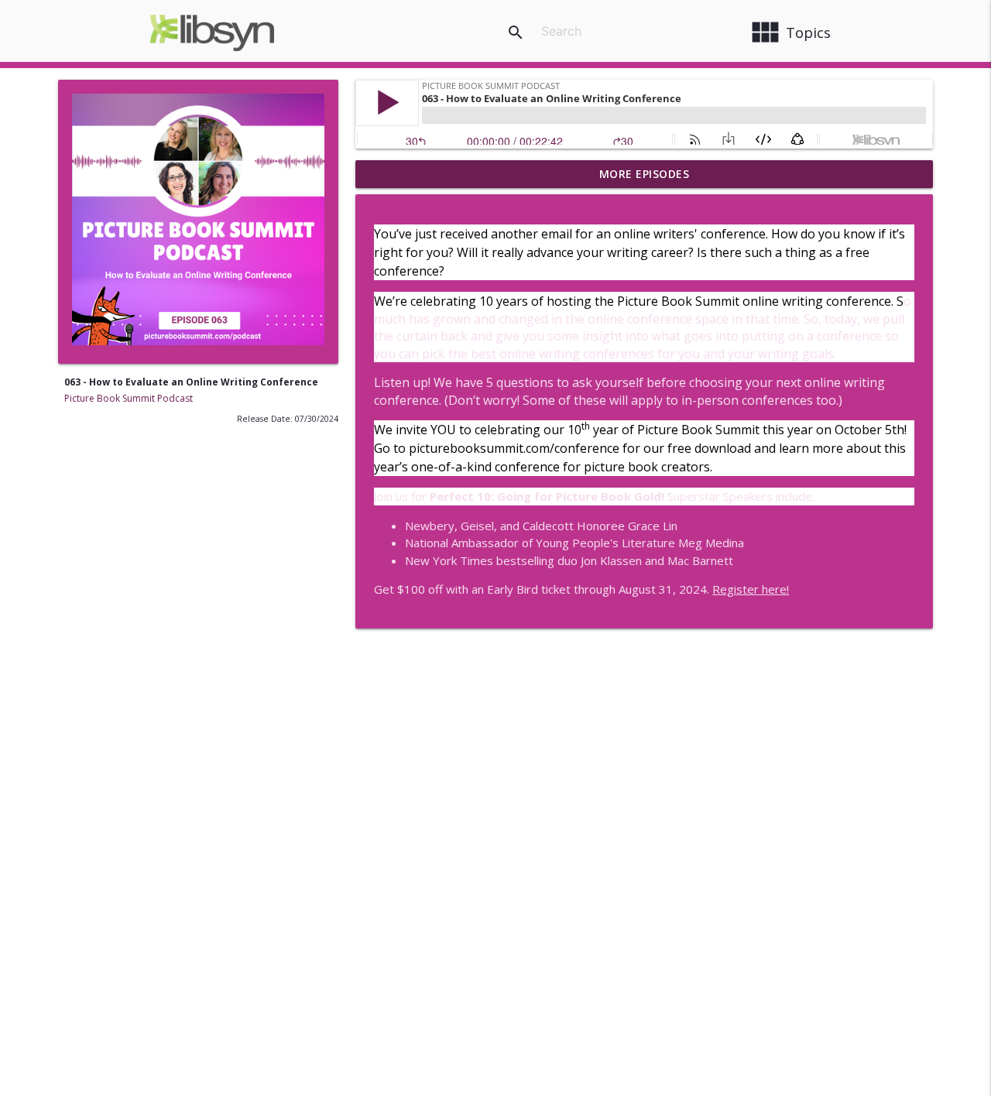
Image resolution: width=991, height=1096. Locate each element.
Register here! (750, 589)
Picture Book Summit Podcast (128, 398)
